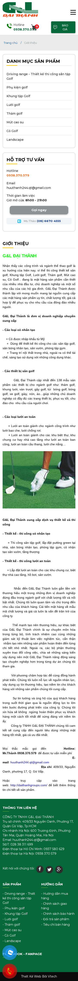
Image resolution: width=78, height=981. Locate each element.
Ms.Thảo (42, 221)
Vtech (52, 976)
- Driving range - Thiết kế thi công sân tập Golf (19, 898)
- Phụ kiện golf (13, 908)
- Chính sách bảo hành (58, 914)
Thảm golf (14, 113)
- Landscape (12, 941)
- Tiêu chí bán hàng (55, 925)
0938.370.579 (17, 175)
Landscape (15, 140)
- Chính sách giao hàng (54, 906)
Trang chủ (11, 42)
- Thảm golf (11, 925)
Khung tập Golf (18, 96)
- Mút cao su (12, 930)
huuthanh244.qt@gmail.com (28, 188)
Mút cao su (15, 122)
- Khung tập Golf (15, 914)
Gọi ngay (39, 210)
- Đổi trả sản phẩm (55, 919)
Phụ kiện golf (17, 87)
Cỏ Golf (12, 131)
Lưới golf (13, 105)
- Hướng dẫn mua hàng (54, 896)
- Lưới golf (10, 919)
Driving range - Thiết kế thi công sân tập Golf (38, 76)
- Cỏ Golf (9, 935)
